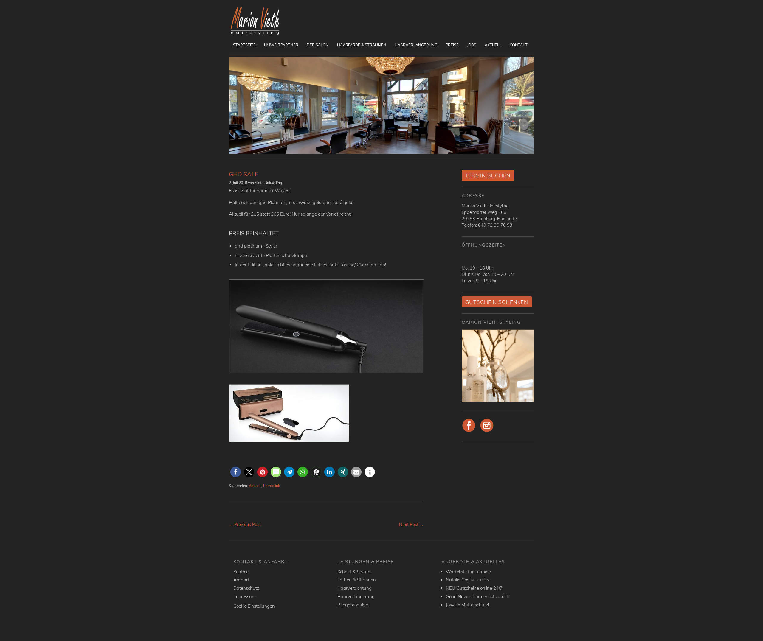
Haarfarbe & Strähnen (361, 45)
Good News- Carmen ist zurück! (478, 596)
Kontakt (519, 45)
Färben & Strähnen (356, 580)
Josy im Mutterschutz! (467, 605)
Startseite (244, 45)
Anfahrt (241, 580)
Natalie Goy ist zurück (468, 580)
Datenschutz (246, 588)
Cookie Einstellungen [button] (254, 606)
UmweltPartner (281, 45)
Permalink (271, 485)
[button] (235, 472)
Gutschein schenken (496, 302)
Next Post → (411, 524)
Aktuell (493, 45)
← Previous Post (245, 524)
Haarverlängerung (416, 45)
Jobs (471, 45)
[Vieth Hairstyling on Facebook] (469, 431)
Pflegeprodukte (352, 605)
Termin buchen (488, 175)
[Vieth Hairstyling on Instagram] (487, 431)
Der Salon (318, 45)
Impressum (244, 596)
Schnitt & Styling (353, 572)
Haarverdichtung (354, 588)
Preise (452, 45)
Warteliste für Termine (468, 572)
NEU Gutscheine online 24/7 (474, 588)
